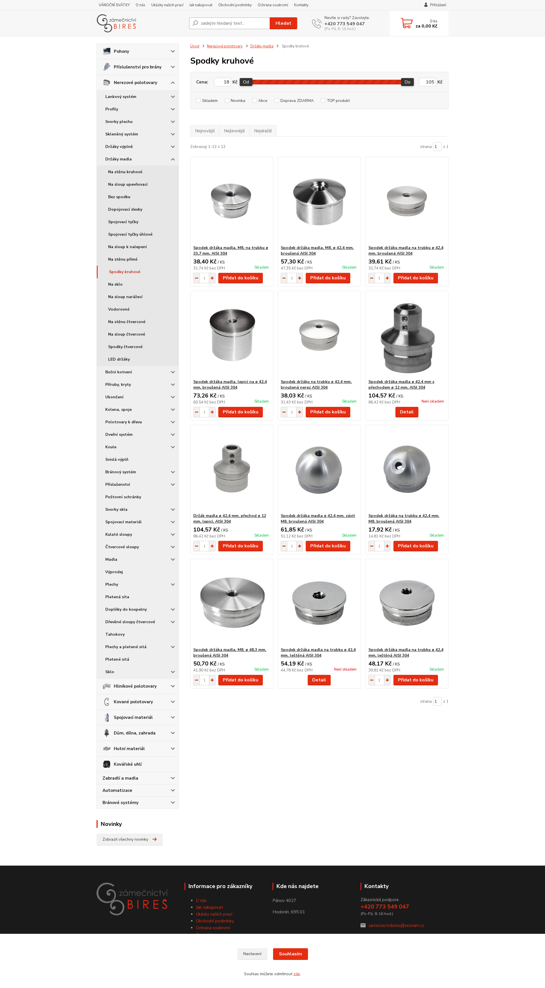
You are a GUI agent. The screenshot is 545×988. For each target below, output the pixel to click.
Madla (111, 559)
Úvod (194, 46)
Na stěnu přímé (122, 259)
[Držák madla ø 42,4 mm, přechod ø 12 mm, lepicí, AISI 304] (231, 469)
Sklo (109, 672)
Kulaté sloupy (118, 534)
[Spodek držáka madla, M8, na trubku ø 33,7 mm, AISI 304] (231, 201)
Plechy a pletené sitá (125, 647)
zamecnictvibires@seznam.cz (396, 925)
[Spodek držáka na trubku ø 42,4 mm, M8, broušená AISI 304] (406, 469)
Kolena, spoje (118, 409)
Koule (110, 447)
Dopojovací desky (125, 209)
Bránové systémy (120, 802)
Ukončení (114, 397)
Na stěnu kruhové (125, 172)
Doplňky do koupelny (126, 609)
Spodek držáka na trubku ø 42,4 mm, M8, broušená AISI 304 (403, 518)
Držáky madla (118, 159)
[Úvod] (141, 23)
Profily (111, 109)
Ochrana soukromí (273, 5)
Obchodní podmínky (235, 5)
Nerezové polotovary (135, 82)
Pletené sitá (117, 659)
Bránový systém (120, 472)
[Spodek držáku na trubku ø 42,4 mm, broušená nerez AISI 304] (319, 335)
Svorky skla (116, 509)
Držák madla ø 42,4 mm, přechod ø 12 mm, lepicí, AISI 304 (229, 518)
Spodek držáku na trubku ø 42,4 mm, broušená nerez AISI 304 (316, 384)
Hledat (283, 23)
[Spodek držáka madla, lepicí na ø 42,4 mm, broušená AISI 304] (231, 335)
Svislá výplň (116, 459)
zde (297, 974)
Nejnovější (205, 131)
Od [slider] (246, 82)
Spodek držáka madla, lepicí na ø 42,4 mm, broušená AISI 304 (230, 384)
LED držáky (119, 359)
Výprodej (114, 572)
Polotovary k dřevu (123, 422)
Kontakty (301, 5)
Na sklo (115, 284)
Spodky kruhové (124, 272)
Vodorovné (118, 309)
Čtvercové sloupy (122, 547)
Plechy (111, 584)
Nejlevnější (234, 131)
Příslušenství (117, 484)
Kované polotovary (133, 702)
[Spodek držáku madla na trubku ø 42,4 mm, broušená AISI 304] (406, 201)
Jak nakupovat (200, 5)
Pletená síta (117, 597)
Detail (407, 412)
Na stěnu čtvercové (126, 322)
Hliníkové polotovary (135, 686)
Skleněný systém (121, 134)
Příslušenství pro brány (138, 67)
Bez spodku (119, 197)
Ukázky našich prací (167, 5)
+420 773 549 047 (344, 24)
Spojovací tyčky (123, 222)
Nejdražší (263, 131)
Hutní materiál (129, 749)
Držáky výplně (119, 146)
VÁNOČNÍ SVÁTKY (114, 5)
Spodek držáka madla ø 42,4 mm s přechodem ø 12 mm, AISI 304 (401, 384)
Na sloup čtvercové (126, 334)
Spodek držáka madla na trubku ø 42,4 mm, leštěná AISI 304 (318, 652)
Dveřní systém (119, 434)
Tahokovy (115, 634)
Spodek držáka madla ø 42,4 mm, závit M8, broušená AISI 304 (318, 518)
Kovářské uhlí (128, 764)
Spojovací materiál (123, 522)
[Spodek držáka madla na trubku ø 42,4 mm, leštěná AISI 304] (319, 603)
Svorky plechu (119, 121)
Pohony (121, 51)
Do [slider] (407, 82)
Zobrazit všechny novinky (125, 839)
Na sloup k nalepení (127, 247)
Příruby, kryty (118, 384)
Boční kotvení (118, 372)
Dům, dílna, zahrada (135, 733)
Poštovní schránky (123, 497)
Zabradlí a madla (120, 778)
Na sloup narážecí (125, 297)
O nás (140, 5)
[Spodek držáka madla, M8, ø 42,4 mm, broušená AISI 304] (319, 201)
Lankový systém (120, 96)
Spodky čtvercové (125, 346)
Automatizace (117, 790)
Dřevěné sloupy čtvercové (130, 622)
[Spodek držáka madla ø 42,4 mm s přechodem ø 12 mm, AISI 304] (406, 335)
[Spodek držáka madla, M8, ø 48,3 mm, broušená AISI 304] (231, 603)
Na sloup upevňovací (128, 184)
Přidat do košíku (240, 278)
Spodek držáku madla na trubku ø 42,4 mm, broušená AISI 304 (405, 250)
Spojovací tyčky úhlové (130, 234)
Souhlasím (290, 954)
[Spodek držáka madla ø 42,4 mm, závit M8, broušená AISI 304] (319, 469)
